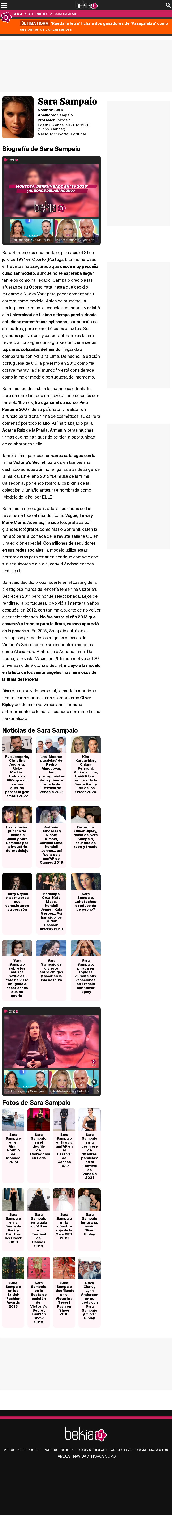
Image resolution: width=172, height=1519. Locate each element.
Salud (115, 1450)
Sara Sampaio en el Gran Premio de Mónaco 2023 (13, 1148)
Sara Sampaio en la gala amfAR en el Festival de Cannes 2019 (38, 1230)
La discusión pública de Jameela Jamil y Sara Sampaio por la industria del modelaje (17, 838)
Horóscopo (103, 1456)
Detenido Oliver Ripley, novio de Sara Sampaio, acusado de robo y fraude (86, 836)
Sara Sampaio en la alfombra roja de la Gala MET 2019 (64, 1226)
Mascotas (159, 1450)
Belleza (25, 1450)
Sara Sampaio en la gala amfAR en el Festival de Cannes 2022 (64, 1150)
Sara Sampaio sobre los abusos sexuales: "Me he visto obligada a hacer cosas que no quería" (17, 978)
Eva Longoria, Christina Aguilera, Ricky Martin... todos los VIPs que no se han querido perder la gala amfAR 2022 (17, 776)
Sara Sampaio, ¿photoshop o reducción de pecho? (85, 901)
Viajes (64, 1456)
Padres (67, 1450)
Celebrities (37, 14)
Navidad (81, 1456)
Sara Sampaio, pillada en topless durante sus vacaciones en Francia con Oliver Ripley (85, 976)
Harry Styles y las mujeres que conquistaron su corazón (17, 901)
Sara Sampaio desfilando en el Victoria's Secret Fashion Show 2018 (65, 1298)
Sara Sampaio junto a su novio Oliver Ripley (89, 1224)
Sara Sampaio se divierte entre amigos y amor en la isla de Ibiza (51, 970)
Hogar (100, 1450)
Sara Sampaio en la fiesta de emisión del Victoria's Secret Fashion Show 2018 (38, 1302)
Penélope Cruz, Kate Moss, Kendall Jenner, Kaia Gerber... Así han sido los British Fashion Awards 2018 (51, 911)
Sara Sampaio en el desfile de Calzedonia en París (40, 1146)
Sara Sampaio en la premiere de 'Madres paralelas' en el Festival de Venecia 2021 (89, 1156)
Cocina (84, 1450)
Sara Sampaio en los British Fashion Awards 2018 (13, 1294)
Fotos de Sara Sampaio (36, 1102)
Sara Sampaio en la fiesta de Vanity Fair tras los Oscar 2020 (13, 1228)
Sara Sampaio (65, 14)
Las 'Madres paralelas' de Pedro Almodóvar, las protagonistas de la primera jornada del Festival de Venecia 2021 (52, 774)
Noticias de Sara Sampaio (40, 730)
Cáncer (57, 129)
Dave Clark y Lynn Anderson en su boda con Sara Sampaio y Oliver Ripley (89, 1300)
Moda (8, 1450)
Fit (38, 1450)
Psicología (135, 1450)
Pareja (50, 1450)
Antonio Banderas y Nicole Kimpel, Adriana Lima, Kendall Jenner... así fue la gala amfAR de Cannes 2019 (51, 844)
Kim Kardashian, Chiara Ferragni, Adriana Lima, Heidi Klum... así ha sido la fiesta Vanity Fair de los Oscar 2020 (86, 774)
